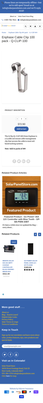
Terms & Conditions (10, 324)
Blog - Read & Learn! (10, 315)
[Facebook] (10, 354)
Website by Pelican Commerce (21, 389)
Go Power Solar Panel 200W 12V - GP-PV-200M (16, 263)
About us (13, 16)
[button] (15, 270)
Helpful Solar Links (9, 317)
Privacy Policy (7, 319)
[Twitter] (4, 354)
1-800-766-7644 (10, 20)
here (8, 376)
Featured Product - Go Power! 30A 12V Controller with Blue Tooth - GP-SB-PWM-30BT (21, 219)
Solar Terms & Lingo (10, 322)
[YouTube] (16, 354)
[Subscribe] (38, 346)
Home (4, 32)
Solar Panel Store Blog (25, 16)
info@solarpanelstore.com (30, 20)
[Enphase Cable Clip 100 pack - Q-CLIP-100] (21, 76)
